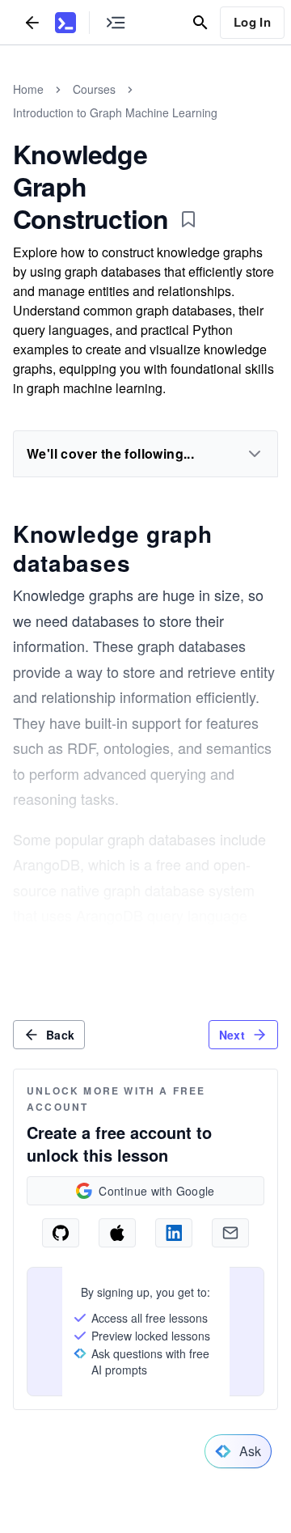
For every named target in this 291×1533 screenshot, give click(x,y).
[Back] (32, 22)
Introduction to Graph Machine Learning (115, 112)
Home (28, 89)
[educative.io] (65, 22)
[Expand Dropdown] (254, 453)
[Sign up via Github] (60, 1232)
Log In (252, 22)
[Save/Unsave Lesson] (188, 219)
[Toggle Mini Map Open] (115, 22)
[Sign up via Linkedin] (173, 1232)
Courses (94, 89)
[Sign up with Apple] (117, 1232)
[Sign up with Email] (230, 1232)
